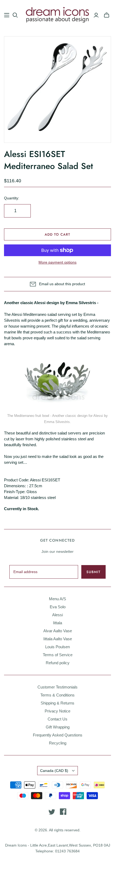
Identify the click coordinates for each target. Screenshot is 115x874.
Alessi (57, 615)
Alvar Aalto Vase (57, 631)
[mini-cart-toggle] (106, 15)
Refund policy (58, 662)
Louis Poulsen (57, 647)
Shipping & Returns (57, 703)
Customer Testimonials (57, 687)
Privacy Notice (57, 711)
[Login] (96, 15)
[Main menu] (6, 15)
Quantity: (11, 198)
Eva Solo (58, 607)
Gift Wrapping (58, 727)
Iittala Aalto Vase (57, 639)
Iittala (57, 623)
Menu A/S (57, 599)
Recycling (57, 743)
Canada (54, 770)
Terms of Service (57, 655)
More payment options (57, 262)
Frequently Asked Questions (57, 735)
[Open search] (15, 15)
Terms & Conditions (57, 695)
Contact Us (57, 719)
